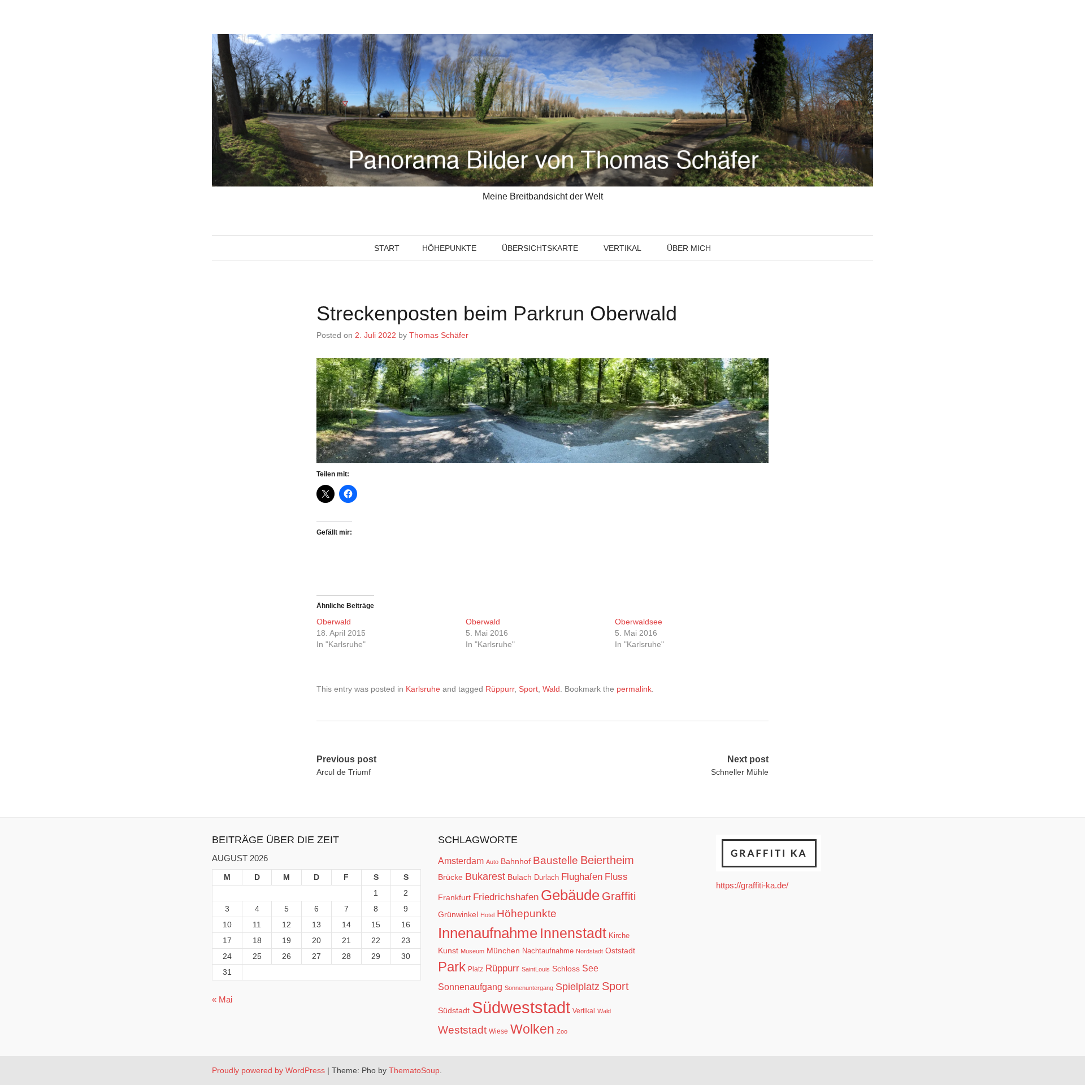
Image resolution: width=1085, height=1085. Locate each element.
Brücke (450, 877)
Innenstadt (573, 933)
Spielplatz (577, 986)
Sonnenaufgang (470, 987)
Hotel (487, 915)
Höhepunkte (449, 248)
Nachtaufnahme (548, 951)
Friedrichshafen (506, 896)
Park (452, 966)
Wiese (498, 1031)
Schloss (566, 968)
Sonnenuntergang (529, 987)
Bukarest (485, 876)
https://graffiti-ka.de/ (752, 885)
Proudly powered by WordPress (268, 1070)
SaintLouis (536, 969)
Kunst (448, 951)
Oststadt (620, 950)
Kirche (619, 935)
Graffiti (619, 896)
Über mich (689, 248)
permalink (634, 688)
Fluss (616, 876)
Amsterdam (461, 861)
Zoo (562, 1031)
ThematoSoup (414, 1070)
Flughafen (581, 876)
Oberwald (334, 621)
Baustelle (555, 860)
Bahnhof (516, 861)
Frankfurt (454, 897)
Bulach (519, 877)
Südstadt (454, 1010)
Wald (551, 688)
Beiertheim (607, 860)
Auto (492, 861)
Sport (528, 688)
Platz (475, 969)
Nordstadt (589, 951)
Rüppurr (499, 688)
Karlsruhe (423, 688)
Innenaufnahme (487, 933)
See (590, 968)
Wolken (532, 1029)
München (503, 950)
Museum (472, 951)
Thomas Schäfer (438, 335)
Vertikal (622, 248)
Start (387, 248)
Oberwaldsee (640, 621)
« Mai (222, 999)
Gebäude (570, 895)
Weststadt (462, 1030)
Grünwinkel (458, 914)
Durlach (546, 877)
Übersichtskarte (540, 248)
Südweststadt (521, 1007)
